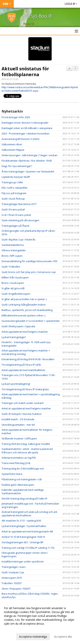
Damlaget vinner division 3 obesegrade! (25, 122)
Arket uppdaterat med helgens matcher (25, 331)
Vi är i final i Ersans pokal (16, 215)
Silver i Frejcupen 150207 (16, 588)
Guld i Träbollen (11, 266)
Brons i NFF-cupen (12, 255)
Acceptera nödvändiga (33, 636)
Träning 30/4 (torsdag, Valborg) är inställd (26, 444)
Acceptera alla (63, 636)
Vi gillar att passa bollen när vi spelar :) (24, 299)
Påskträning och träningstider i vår (22, 479)
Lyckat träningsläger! (14, 337)
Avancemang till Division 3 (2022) (20, 139)
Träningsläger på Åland (15, 225)
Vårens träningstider (14, 250)
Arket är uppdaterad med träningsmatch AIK (27, 531)
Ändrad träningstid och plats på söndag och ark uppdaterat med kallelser (29, 513)
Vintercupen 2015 (12, 577)
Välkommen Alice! (12, 144)
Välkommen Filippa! (13, 150)
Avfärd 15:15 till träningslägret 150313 (23, 537)
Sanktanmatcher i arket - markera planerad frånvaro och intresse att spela (27, 450)
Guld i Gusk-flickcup (13, 198)
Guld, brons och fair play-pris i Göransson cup (29, 272)
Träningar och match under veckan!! (23, 403)
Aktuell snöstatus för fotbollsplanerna (25, 71)
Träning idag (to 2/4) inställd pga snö (23, 468)
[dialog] (40, 622)
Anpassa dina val (14, 628)
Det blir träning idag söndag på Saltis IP (24, 498)
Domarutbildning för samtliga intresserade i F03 (29, 261)
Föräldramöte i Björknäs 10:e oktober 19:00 (27, 160)
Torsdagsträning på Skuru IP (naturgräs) (25, 389)
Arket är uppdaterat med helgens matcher (26, 408)
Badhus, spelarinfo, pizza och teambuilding (27, 310)
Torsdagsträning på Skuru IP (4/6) (21, 364)
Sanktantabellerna (13, 245)
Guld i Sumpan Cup (13, 572)
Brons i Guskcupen (13, 283)
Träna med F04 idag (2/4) (16, 463)
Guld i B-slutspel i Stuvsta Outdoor (22, 414)
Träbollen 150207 (12, 583)
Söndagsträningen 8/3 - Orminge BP (22, 542)
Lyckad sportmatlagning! (16, 384)
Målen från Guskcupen (15, 277)
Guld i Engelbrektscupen (16, 293)
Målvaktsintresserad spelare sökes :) (23, 315)
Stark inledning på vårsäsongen (20, 220)
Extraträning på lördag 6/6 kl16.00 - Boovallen (28, 359)
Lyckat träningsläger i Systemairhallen (24, 526)
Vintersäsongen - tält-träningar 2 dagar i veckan (29, 155)
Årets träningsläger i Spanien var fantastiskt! (28, 171)
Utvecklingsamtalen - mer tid (18, 424)
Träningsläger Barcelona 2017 (19, 204)
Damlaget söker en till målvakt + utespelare (27, 128)
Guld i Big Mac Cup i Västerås (19, 239)
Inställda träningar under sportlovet (22, 561)
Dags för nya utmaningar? (17, 166)
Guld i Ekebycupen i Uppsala (18, 326)
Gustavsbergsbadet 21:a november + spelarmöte (31, 321)
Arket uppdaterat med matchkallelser (23, 370)
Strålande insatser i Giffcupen (19, 438)
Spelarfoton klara (12, 474)
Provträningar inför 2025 (16, 117)
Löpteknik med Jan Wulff (16, 177)
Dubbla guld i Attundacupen (18, 484)
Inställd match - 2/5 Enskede (18, 419)
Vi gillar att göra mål (13, 288)
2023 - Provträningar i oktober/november (26, 133)
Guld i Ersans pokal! (13, 209)
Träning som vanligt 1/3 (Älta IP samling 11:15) (28, 547)
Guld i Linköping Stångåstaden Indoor (24, 304)
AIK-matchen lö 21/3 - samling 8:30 (21, 520)
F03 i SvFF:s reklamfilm (14, 187)
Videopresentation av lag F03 (19, 457)
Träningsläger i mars (14, 567)
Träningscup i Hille (12, 182)
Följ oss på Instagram (14, 193)
